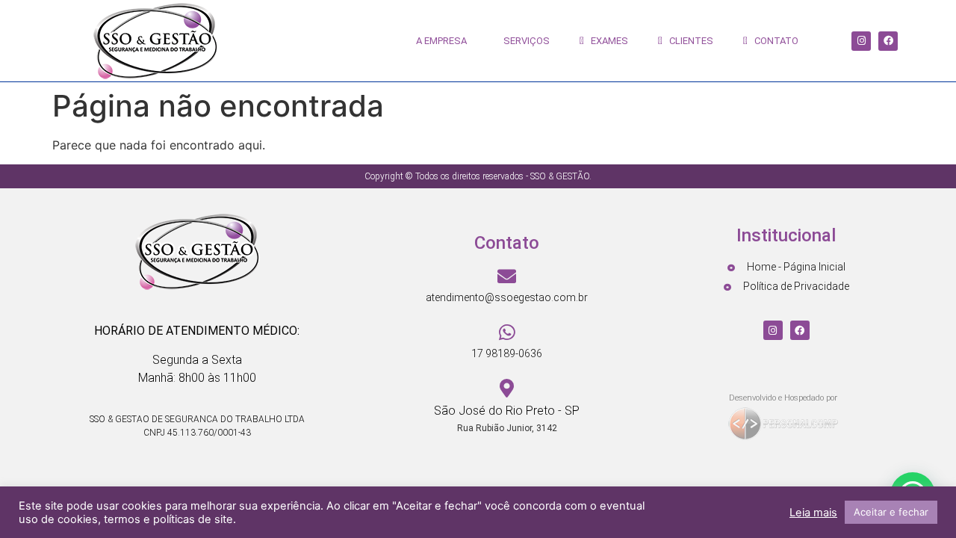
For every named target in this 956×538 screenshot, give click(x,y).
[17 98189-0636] (506, 332)
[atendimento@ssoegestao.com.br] (506, 276)
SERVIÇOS (523, 40)
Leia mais (813, 512)
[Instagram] (861, 41)
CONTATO (773, 40)
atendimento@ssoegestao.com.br (507, 297)
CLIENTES (687, 40)
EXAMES (606, 40)
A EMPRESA (438, 40)
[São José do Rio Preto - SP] (506, 388)
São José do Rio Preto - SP (507, 411)
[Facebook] (888, 41)
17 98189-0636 (506, 353)
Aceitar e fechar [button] (891, 512)
